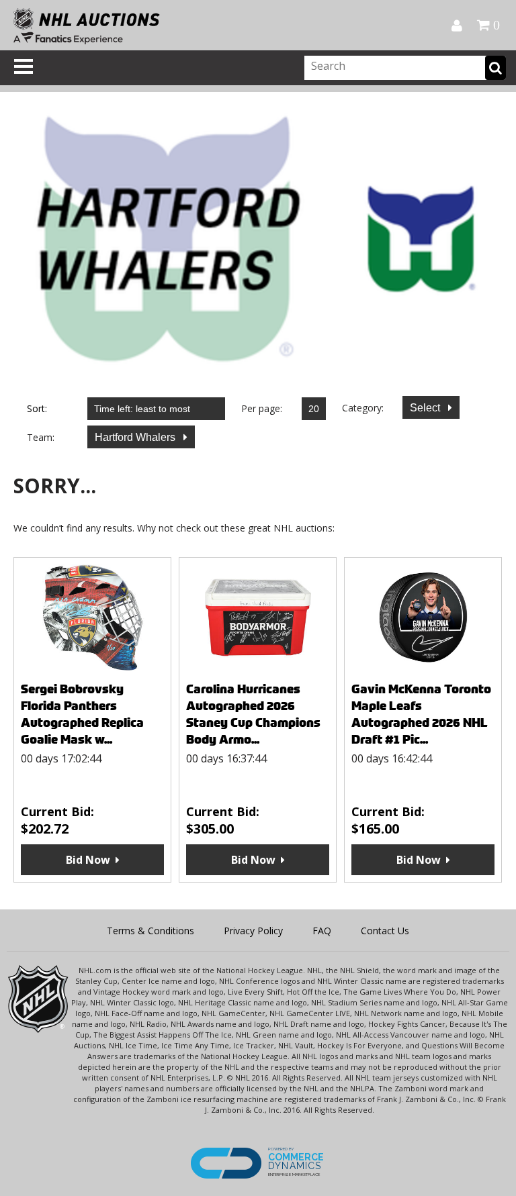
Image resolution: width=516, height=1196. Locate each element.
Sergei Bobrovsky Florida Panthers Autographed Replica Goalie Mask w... (82, 714)
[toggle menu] (23, 66)
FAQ (321, 930)
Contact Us (385, 930)
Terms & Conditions (150, 930)
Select (426, 407)
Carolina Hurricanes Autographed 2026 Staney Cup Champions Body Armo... (253, 714)
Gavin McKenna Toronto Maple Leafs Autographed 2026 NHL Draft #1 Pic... (421, 714)
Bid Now (88, 859)
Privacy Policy (253, 930)
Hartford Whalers (136, 437)
